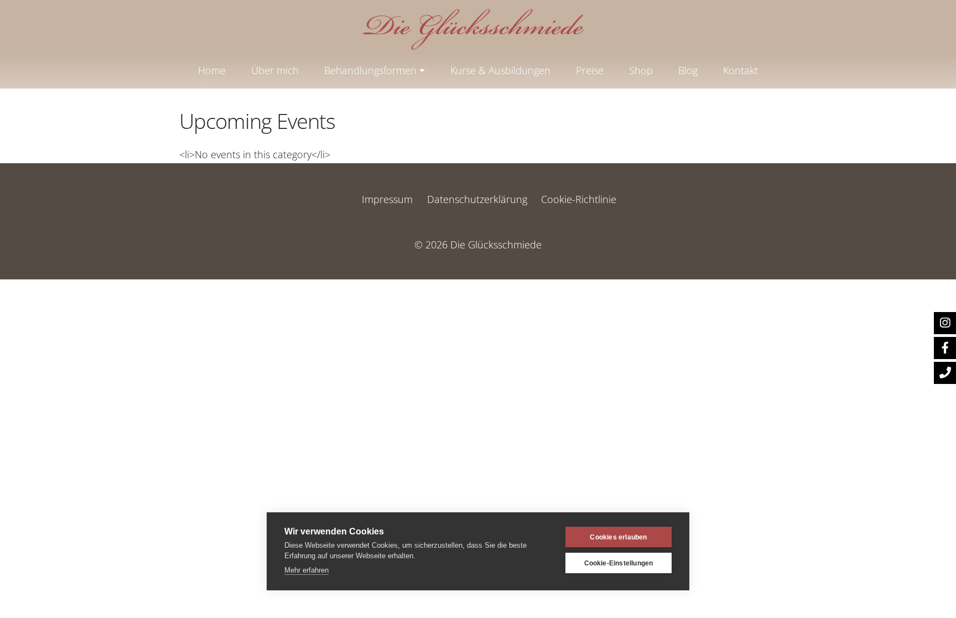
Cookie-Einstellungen (618, 563)
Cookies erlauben (618, 537)
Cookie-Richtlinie (578, 199)
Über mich (275, 70)
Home (212, 70)
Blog (688, 70)
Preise (590, 70)
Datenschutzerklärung (477, 199)
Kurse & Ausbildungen (500, 70)
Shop (641, 70)
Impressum (387, 199)
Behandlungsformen (370, 70)
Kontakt (740, 70)
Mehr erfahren (306, 570)
